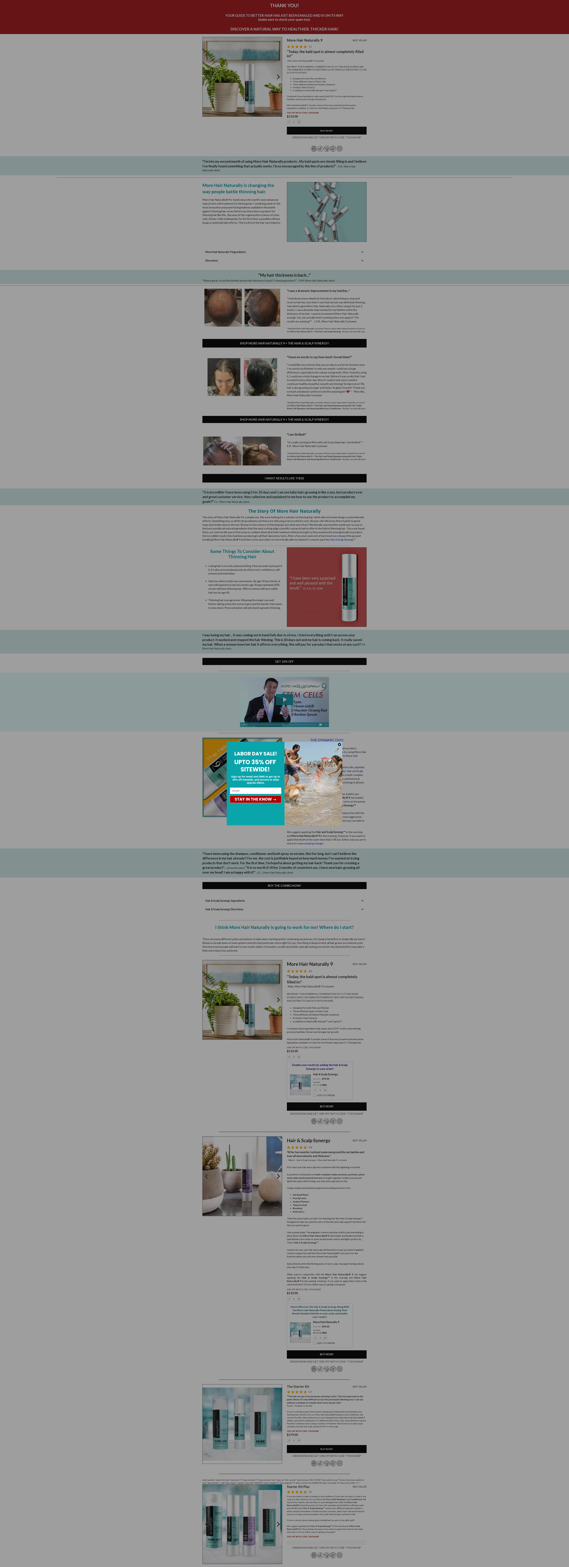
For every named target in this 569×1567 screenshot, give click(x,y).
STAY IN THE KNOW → (255, 799)
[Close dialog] (339, 744)
